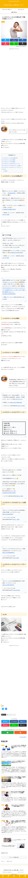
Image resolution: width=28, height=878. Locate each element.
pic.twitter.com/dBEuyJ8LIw (9, 209)
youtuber (4, 714)
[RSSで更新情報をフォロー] (20, 732)
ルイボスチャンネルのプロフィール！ (11, 163)
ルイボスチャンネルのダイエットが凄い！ (12, 165)
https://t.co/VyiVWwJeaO (16, 402)
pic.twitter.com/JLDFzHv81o (16, 252)
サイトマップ (21, 872)
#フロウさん (20, 399)
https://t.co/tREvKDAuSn (8, 585)
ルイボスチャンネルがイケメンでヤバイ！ (12, 167)
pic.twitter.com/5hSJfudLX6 (8, 294)
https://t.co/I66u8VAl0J (7, 514)
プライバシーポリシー (7, 872)
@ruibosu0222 (11, 193)
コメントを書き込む (14, 857)
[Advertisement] (14, 64)
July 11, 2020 (16, 519)
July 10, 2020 (5, 258)
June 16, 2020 (5, 214)
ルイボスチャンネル (11, 714)
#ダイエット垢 (12, 491)
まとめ (4, 169)
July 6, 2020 (16, 558)
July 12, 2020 (21, 405)
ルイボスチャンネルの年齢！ (9, 160)
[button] (25, 417)
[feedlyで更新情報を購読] (7, 732)
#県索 (3, 280)
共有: (5, 171)
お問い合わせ (14, 874)
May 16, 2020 (20, 496)
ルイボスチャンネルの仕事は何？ (10, 158)
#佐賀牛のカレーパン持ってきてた (14, 290)
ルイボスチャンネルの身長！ (9, 161)
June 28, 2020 (16, 590)
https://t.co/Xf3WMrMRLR (8, 552)
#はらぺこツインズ (9, 282)
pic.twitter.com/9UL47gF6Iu (9, 493)
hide (14, 155)
